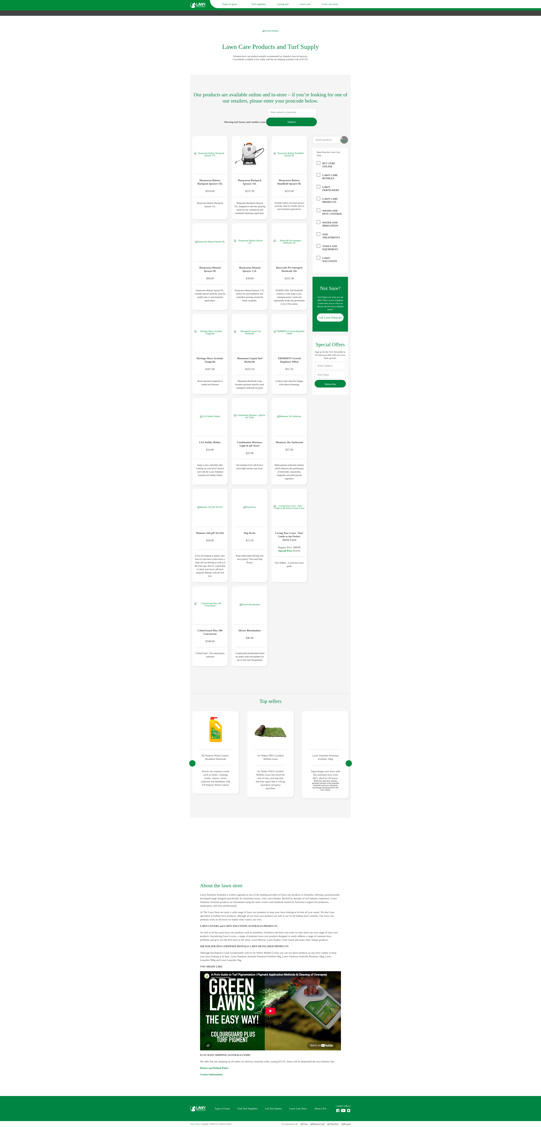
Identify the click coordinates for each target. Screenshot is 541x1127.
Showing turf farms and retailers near (245, 122)
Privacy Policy (195, 1124)
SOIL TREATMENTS (331, 236)
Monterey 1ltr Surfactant (289, 442)
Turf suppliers (258, 4)
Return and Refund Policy (214, 1068)
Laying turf (283, 4)
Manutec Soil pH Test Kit (210, 533)
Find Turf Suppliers (248, 1108)
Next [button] (349, 763)
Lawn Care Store (298, 1108)
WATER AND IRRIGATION (330, 224)
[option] (215, 752)
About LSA (320, 1108)
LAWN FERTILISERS (330, 189)
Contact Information (211, 1074)
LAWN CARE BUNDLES (330, 177)
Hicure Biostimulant (250, 630)
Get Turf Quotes (273, 1108)
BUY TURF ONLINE (328, 165)
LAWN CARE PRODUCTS (330, 200)
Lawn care (305, 4)
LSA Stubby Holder (210, 442)
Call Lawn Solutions (330, 317)
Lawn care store (330, 4)
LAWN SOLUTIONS (329, 260)
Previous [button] (192, 763)
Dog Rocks (250, 533)
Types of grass (230, 4)
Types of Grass (222, 1108)
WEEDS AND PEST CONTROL (332, 212)
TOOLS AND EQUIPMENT (330, 248)
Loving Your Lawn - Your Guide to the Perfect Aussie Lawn (289, 536)
